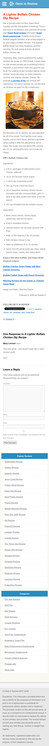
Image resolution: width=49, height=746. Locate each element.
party (23, 312)
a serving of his (18, 81)
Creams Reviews (12, 623)
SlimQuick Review (13, 567)
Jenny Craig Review (14, 479)
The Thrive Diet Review (15, 544)
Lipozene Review (12, 579)
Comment (7, 383)
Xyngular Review (12, 562)
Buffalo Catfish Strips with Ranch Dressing (23, 275)
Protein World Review (14, 485)
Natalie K (10, 319)
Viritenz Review (12, 468)
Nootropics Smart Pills (14, 640)
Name (5, 414)
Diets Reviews (11, 617)
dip (11, 312)
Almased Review (12, 556)
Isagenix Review (12, 473)
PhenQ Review (11, 503)
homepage (16, 312)
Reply (5, 358)
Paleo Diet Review (13, 491)
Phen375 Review (12, 526)
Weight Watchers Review (16, 509)
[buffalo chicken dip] (24, 110)
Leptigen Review (12, 532)
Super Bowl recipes (17, 33)
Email (5, 423)
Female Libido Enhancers (16, 658)
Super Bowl (30, 312)
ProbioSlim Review (13, 585)
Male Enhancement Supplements (19, 646)
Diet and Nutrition (12, 599)
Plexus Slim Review (13, 550)
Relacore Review (12, 573)
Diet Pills (9, 605)
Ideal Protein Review (14, 497)
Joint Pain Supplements (15, 635)
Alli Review (10, 520)
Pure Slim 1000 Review (15, 515)
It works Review (12, 538)
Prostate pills (10, 664)
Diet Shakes (10, 611)
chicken (6, 312)
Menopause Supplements (16, 652)
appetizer (38, 309)
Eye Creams (10, 629)
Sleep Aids (9, 670)
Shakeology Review (13, 462)
